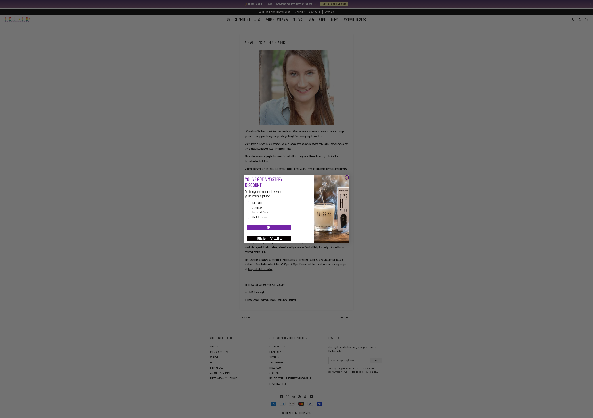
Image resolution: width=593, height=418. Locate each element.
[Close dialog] (346, 177)
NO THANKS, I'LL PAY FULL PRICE (269, 238)
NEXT (269, 227)
